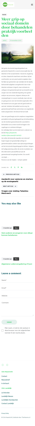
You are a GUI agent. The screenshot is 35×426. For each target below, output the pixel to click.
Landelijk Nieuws (7, 396)
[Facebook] (2, 365)
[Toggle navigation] (28, 4)
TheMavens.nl (26, 417)
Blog (4, 14)
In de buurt (5, 383)
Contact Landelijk (7, 403)
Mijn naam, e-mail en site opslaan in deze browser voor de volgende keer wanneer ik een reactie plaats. (17, 330)
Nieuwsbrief (5, 380)
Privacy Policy (5, 413)
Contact (4, 376)
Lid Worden (5, 393)
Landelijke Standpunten (9, 400)
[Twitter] (7, 365)
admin (4, 40)
